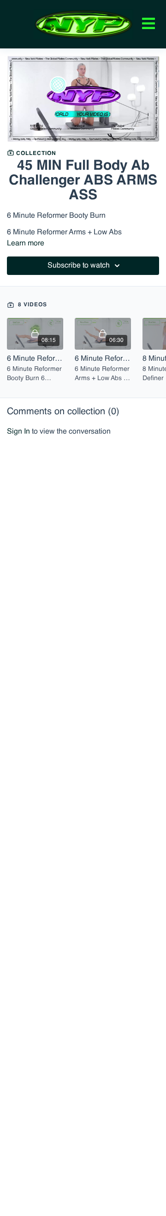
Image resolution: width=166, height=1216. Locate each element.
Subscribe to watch (78, 265)
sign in (18, 431)
